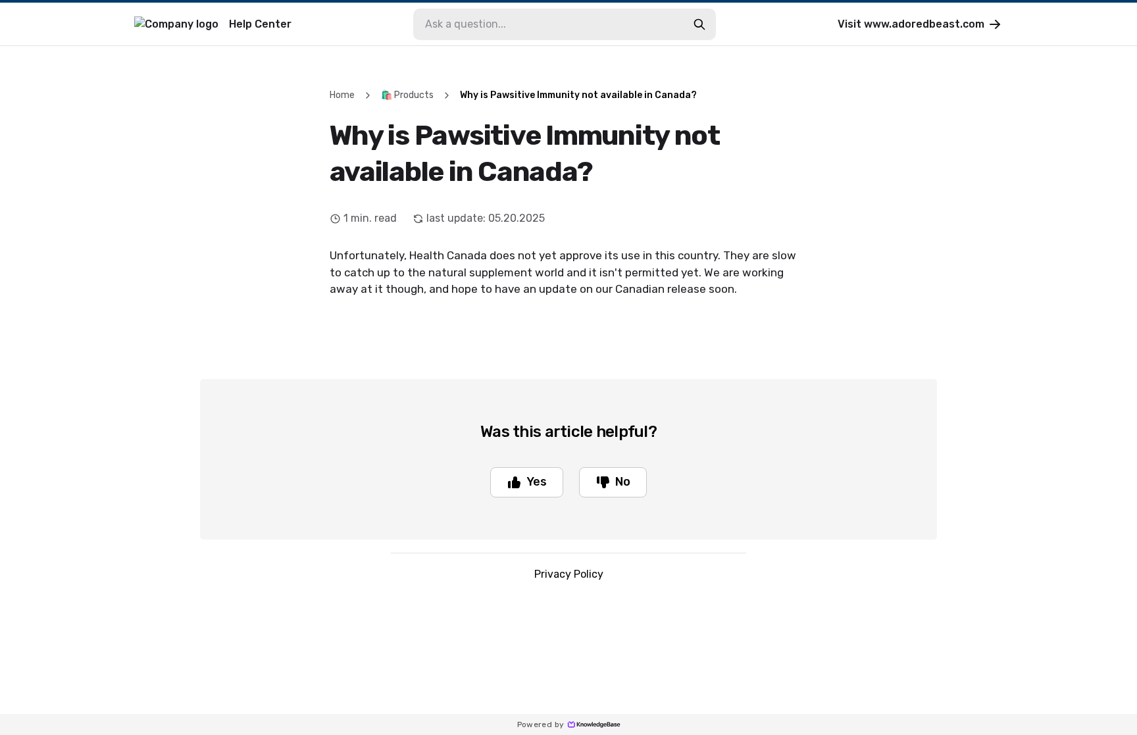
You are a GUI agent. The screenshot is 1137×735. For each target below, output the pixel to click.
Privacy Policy (568, 574)
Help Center (260, 24)
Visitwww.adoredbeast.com (911, 24)
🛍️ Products (407, 95)
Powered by (541, 724)
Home (342, 95)
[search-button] (699, 24)
